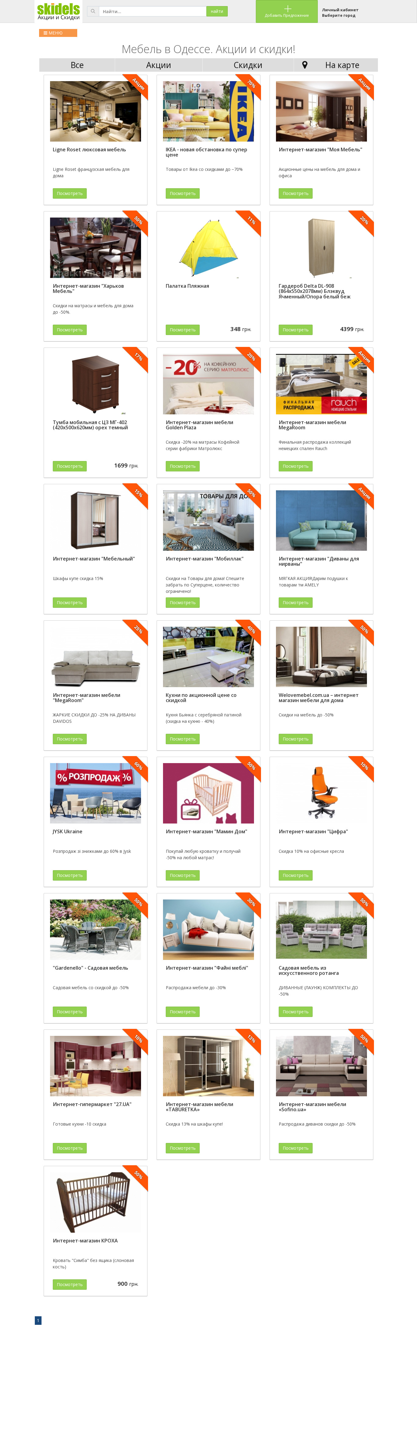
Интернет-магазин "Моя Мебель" (320, 149)
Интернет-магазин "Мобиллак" (205, 558)
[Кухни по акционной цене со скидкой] (208, 657)
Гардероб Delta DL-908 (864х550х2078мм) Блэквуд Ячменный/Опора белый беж (314, 291)
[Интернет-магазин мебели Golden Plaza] (208, 384)
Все (77, 64)
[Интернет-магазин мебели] (95, 657)
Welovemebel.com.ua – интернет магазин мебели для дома (319, 698)
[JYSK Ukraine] (95, 793)
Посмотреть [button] (70, 193)
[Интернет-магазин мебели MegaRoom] (321, 384)
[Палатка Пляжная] (208, 248)
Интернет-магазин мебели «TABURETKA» (199, 1107)
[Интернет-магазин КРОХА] (95, 1202)
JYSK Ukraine (67, 831)
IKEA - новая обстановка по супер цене (206, 152)
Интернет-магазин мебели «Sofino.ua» (312, 1107)
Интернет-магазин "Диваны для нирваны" (319, 561)
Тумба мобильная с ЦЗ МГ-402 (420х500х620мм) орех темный (90, 425)
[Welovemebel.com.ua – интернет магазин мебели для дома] (321, 657)
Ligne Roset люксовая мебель (89, 149)
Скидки (248, 64)
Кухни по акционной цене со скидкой (201, 698)
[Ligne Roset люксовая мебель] (95, 111)
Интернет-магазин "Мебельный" (94, 558)
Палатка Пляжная (187, 286)
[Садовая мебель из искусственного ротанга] (321, 929)
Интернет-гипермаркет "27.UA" (92, 1104)
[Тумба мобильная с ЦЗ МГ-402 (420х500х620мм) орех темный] (95, 384)
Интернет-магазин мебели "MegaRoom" (86, 698)
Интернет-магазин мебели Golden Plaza (199, 425)
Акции (158, 64)
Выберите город (338, 15)
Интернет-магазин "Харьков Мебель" (88, 289)
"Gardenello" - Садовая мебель (90, 967)
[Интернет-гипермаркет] (95, 1066)
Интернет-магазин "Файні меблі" (207, 967)
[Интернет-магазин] (321, 111)
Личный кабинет (340, 10)
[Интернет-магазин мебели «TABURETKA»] (208, 1066)
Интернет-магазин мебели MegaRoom (312, 425)
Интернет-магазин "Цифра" (313, 831)
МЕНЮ (55, 33)
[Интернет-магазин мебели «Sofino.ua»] (321, 1066)
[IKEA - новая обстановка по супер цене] (208, 111)
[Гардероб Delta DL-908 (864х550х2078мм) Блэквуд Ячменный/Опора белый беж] (321, 248)
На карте (342, 64)
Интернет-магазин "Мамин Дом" (206, 831)
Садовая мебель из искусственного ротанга (309, 970)
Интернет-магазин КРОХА (85, 1240)
